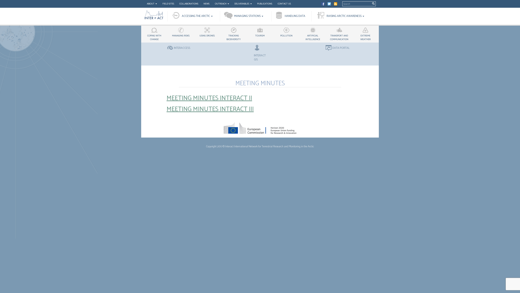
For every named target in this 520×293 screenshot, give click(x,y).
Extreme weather (365, 37)
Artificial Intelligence (313, 37)
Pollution (286, 36)
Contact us (284, 4)
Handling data (295, 16)
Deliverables (242, 4)
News (206, 4)
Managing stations (247, 16)
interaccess (182, 48)
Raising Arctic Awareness (344, 16)
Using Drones (207, 36)
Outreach (221, 4)
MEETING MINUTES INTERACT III (210, 109)
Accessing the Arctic (196, 16)
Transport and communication (339, 37)
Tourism (260, 36)
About (151, 4)
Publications (264, 4)
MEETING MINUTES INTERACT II (209, 98)
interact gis (260, 57)
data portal (341, 48)
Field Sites (168, 4)
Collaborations (188, 4)
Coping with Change (154, 37)
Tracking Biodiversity (233, 37)
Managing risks (181, 36)
